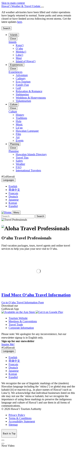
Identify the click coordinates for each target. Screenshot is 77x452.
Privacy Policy (17, 415)
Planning (14, 144)
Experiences (16, 65)
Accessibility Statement (22, 421)
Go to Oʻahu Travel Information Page (22, 302)
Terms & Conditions (20, 418)
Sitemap (13, 424)
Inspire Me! (8, 344)
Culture (13, 104)
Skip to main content (13, 2)
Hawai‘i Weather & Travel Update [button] (21, 6)
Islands (14, 35)
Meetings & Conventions (23, 321)
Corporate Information (21, 327)
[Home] (6, 212)
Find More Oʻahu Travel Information (36, 295)
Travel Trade (16, 324)
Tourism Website (18, 318)
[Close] (42, 7)
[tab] (38, 6)
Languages (8, 180)
